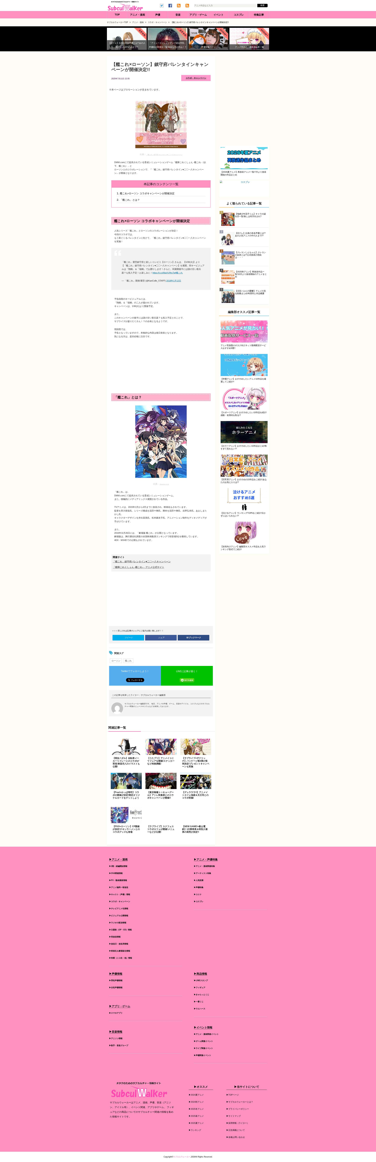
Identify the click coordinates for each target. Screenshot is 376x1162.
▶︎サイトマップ (233, 1116)
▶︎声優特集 (198, 887)
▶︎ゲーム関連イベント (203, 1041)
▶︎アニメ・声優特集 (206, 859)
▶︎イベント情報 (203, 1027)
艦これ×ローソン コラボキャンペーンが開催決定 (147, 193)
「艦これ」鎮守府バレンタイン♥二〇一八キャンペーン (164, 154)
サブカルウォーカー (181, 1157)
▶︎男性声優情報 (115, 980)
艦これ (128, 660)
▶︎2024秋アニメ (196, 1102)
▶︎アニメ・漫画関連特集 (204, 866)
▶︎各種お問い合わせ (235, 1137)
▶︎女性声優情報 (115, 987)
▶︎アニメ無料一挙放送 (118, 887)
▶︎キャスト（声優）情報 (119, 894)
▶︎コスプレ (198, 901)
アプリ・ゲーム (198, 14)
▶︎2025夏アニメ (196, 1123)
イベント (219, 14)
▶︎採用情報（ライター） (237, 1123)
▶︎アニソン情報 (115, 1038)
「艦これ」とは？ (130, 199)
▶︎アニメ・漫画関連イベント (206, 1034)
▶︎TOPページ (232, 1095)
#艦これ (179, 272)
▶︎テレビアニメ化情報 (118, 908)
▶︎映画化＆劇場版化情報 (119, 951)
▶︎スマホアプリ (115, 1013)
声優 (157, 14)
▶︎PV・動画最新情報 (118, 880)
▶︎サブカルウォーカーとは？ (239, 1102)
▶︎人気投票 (198, 880)
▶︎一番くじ (198, 1002)
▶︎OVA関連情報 (116, 873)
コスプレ (239, 14)
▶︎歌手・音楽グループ (118, 1045)
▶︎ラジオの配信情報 (117, 923)
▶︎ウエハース (199, 1009)
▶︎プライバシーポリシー (237, 1109)
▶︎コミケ (198, 894)
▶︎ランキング (195, 1130)
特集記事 (259, 14)
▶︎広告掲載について (235, 1130)
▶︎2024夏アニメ (196, 1095)
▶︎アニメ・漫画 (118, 859)
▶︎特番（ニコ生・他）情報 (120, 958)
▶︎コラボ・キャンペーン (119, 901)
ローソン (115, 660)
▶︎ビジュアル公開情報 (118, 915)
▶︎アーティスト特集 (202, 873)
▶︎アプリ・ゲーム (119, 1006)
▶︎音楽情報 (115, 1031)
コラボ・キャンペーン (196, 78)
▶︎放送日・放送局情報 (118, 944)
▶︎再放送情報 (115, 937)
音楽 (178, 14)
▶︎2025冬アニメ (196, 1109)
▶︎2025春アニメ (196, 1116)
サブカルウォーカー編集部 (153, 695)
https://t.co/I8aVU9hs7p (163, 272)
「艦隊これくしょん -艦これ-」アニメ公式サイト (138, 567)
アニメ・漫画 (137, 14)
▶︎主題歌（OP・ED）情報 (120, 930)
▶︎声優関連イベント (202, 1055)
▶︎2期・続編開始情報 (118, 866)
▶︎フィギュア (199, 987)
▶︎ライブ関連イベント (203, 1048)
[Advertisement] (161, 363)
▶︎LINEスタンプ (201, 980)
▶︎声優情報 (115, 973)
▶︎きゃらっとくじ (201, 994)
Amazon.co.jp (164, 484)
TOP (117, 14)
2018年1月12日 (173, 280)
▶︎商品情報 (200, 973)
